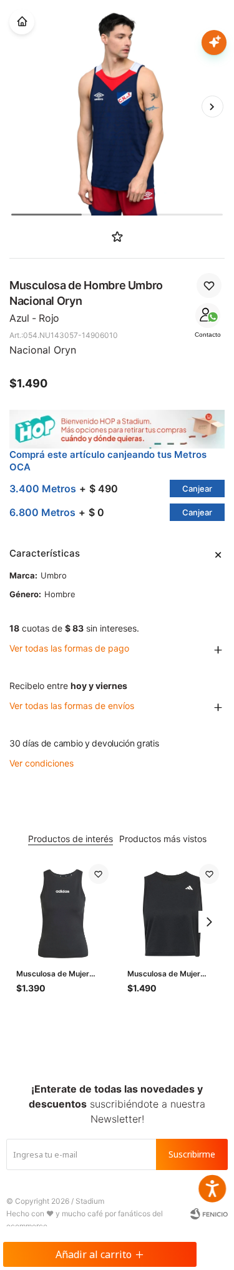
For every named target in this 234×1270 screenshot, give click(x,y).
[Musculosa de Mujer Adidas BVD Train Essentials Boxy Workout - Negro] (173, 910)
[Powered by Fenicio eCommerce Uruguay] (209, 1213)
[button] (212, 106)
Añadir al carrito (94, 1254)
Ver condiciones (41, 763)
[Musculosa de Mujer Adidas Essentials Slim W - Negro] (62, 910)
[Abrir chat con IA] (214, 42)
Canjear (197, 489)
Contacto (208, 334)
